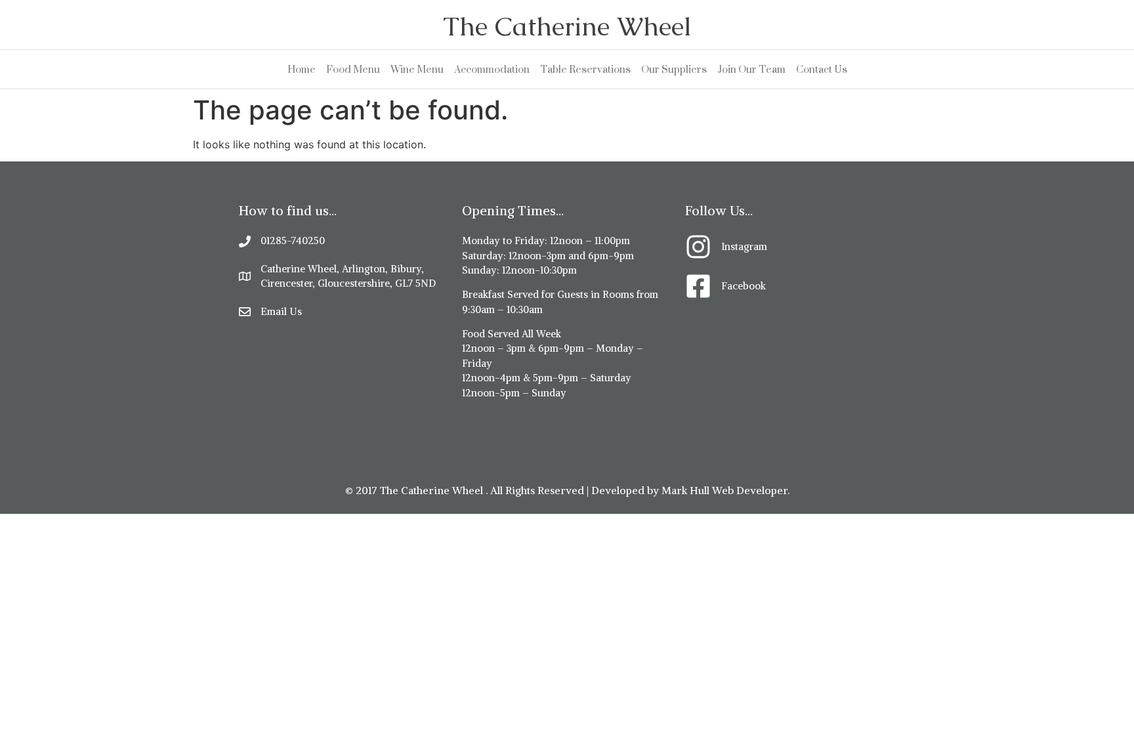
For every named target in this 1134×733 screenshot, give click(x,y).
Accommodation (492, 69)
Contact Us (821, 69)
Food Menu (353, 69)
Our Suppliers (674, 69)
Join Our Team (751, 69)
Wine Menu (417, 69)
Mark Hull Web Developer (725, 490)
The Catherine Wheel (567, 26)
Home (301, 69)
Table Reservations (585, 69)
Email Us (281, 311)
